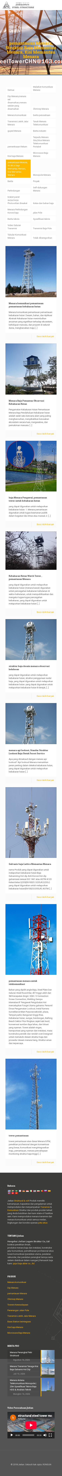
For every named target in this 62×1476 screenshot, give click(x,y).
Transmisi (45, 1207)
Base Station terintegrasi (19, 1321)
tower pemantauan (19, 1135)
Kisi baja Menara (15, 156)
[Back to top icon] (31, 1456)
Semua (11, 90)
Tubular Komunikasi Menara (17, 236)
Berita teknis (13, 219)
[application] (31, 1425)
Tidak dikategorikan (42, 238)
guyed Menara (14, 131)
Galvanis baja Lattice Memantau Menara (30, 864)
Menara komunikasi (17, 115)
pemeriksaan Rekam (17, 146)
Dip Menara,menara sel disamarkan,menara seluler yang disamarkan (17, 102)
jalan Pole (37, 212)
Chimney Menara (41, 109)
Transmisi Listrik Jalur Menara (18, 123)
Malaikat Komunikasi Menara (43, 88)
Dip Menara (12, 1288)
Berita (10, 181)
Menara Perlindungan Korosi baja (18, 211)
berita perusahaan (41, 115)
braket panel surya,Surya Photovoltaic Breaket (17, 200)
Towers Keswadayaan (17, 1304)
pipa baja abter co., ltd (23, 1263)
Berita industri (39, 131)
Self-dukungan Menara (40, 189)
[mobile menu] (57, 5)
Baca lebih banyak (45, 336)
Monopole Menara (42, 175)
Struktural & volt (21, 1200)
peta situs (42, 1223)
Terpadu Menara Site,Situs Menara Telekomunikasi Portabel (41, 142)
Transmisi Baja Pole (42, 228)
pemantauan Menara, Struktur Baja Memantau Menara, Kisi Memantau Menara (18, 168)
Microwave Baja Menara (40, 154)
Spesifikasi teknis (41, 219)
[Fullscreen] (50, 1435)
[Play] (11, 1435)
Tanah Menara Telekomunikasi (40, 123)
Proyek (36, 181)
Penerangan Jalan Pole (18, 1310)
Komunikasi (13, 1210)
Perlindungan (14, 190)
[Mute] (45, 1435)
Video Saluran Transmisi (14, 227)
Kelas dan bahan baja (43, 203)
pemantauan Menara (17, 1293)
